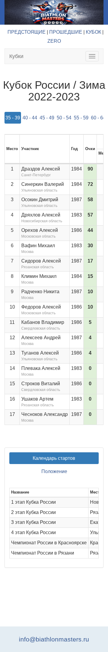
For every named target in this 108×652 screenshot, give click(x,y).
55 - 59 (81, 117)
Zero (54, 41)
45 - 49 (47, 117)
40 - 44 (29, 117)
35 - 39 (12, 117)
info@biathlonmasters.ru (54, 639)
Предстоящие (27, 32)
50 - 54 (64, 117)
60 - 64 (98, 117)
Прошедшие (65, 32)
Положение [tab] (54, 471)
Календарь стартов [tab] (54, 458)
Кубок (93, 32)
